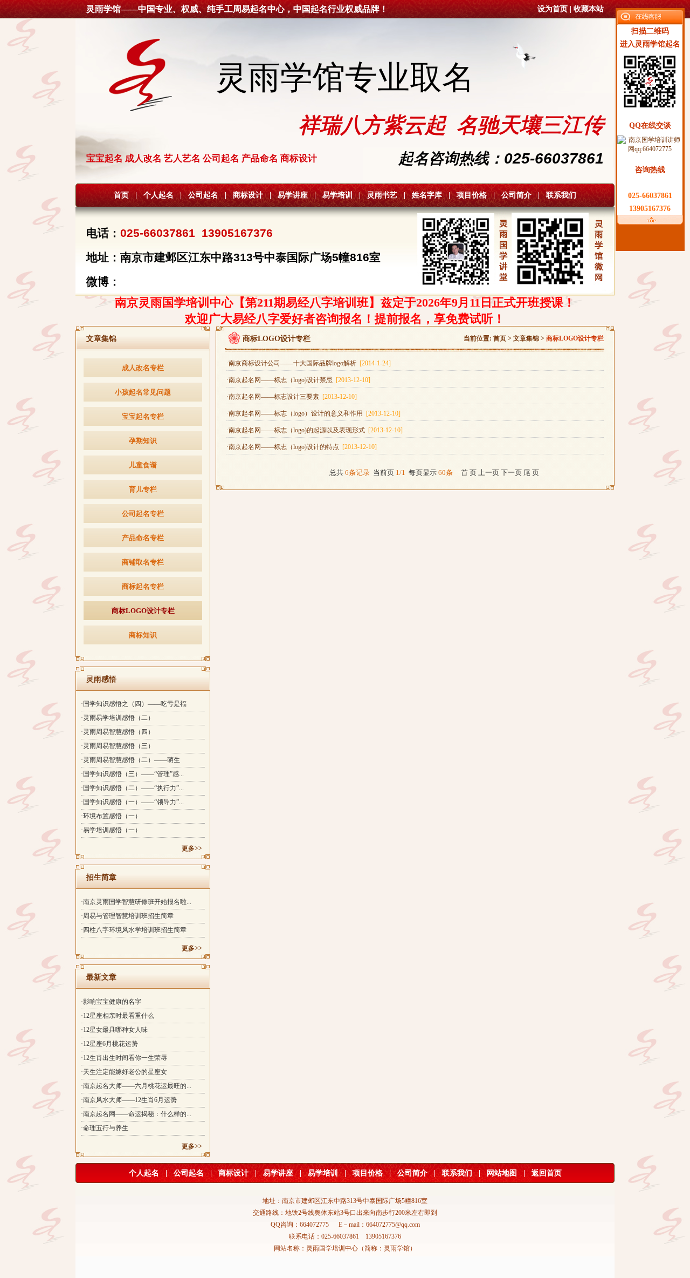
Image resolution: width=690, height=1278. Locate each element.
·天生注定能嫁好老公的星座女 (124, 1072)
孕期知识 (143, 441)
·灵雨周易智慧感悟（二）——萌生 (130, 760)
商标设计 (248, 195)
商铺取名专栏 (143, 562)
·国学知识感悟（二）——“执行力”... (132, 788)
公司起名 (203, 195)
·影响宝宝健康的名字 (111, 1001)
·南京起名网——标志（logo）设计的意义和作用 (313, 413)
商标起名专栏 (143, 586)
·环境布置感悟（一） (111, 816)
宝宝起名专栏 (143, 416)
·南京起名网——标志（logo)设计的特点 (301, 447)
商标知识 (143, 635)
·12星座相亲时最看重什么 (117, 1015)
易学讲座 (293, 195)
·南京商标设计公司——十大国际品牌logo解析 (308, 363)
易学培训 (337, 195)
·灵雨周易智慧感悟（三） (117, 746)
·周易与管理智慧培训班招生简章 (127, 916)
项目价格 (472, 195)
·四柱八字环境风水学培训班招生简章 (134, 930)
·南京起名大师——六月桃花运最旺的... (136, 1086)
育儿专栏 (143, 489)
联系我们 (561, 195)
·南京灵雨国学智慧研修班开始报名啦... (136, 902)
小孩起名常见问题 (143, 392)
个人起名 (158, 195)
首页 (121, 195)
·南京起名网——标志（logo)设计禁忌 (298, 380)
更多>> (192, 848)
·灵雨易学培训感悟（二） (117, 718)
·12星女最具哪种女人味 (114, 1030)
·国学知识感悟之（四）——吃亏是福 (134, 704)
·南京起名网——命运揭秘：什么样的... (136, 1114)
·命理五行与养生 (104, 1128)
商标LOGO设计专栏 (143, 611)
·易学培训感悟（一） (111, 830)
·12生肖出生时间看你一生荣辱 (124, 1058)
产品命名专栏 (143, 538)
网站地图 (502, 1173)
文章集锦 (526, 338)
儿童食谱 (143, 465)
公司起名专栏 (143, 513)
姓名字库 (427, 195)
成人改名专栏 (143, 368)
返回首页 (547, 1173)
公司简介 (516, 195)
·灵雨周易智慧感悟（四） (117, 732)
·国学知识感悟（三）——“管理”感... (132, 774)
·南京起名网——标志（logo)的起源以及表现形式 (314, 430)
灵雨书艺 (382, 195)
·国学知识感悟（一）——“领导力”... (132, 802)
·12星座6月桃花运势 (109, 1044)
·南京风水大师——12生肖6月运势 (129, 1100)
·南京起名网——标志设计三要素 (291, 396)
